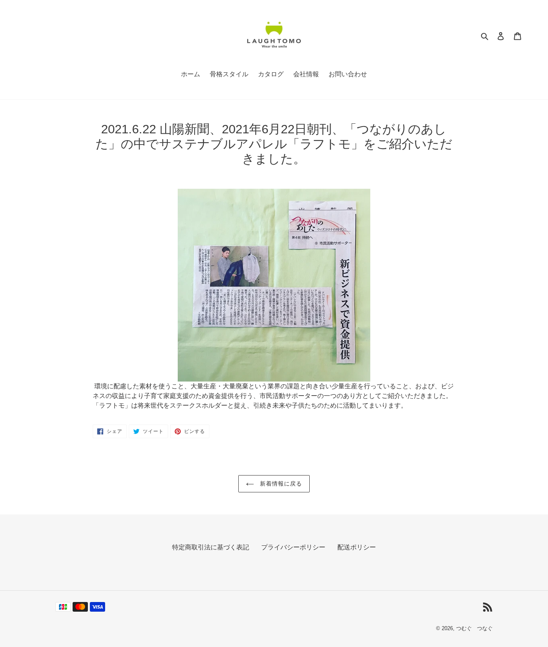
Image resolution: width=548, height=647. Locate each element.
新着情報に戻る (280, 483)
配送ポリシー (356, 547)
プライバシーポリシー (293, 547)
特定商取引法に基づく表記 (210, 547)
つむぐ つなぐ (474, 628)
